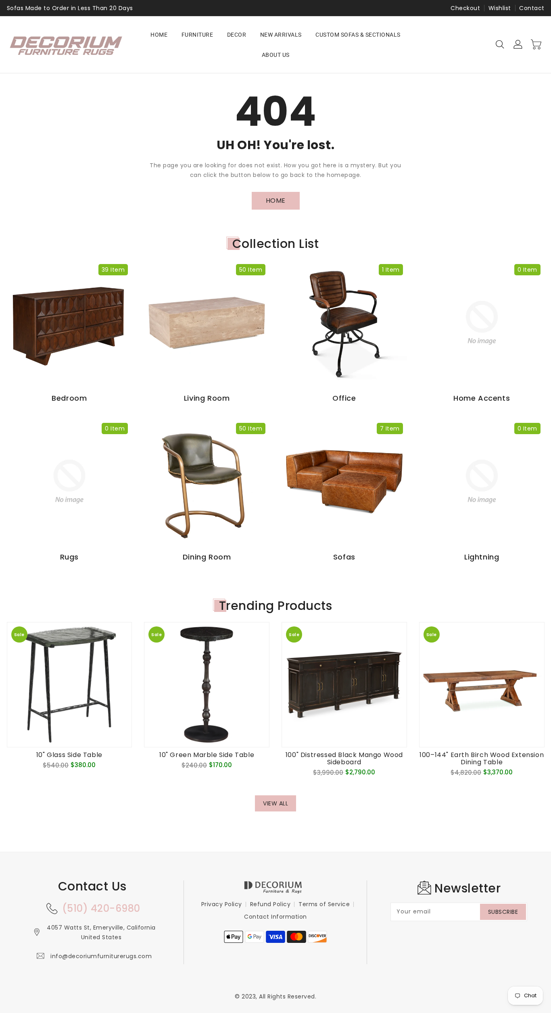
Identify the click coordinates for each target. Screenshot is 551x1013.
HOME (276, 200)
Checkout (465, 8)
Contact (532, 8)
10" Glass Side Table (69, 755)
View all (275, 803)
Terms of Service (324, 904)
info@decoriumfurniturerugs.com (101, 956)
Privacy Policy (221, 904)
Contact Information (275, 917)
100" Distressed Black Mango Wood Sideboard (344, 758)
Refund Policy (270, 904)
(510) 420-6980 (101, 908)
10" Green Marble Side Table (206, 755)
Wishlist (499, 8)
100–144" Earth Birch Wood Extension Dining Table (482, 758)
